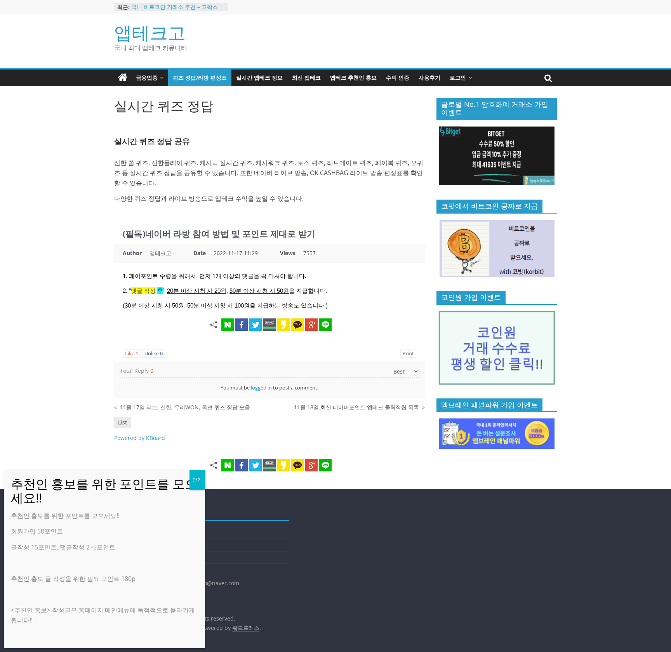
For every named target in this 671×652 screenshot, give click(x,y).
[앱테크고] (122, 78)
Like (131, 353)
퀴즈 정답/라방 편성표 (200, 77)
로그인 (458, 77)
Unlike (153, 353)
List (122, 422)
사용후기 (429, 77)
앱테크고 (150, 32)
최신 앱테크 (306, 77)
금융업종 (147, 77)
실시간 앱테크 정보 (259, 77)
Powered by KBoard (139, 438)
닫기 (197, 479)
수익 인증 (397, 77)
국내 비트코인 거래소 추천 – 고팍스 (174, 6)
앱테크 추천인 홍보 (353, 77)
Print (408, 353)
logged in (261, 387)
